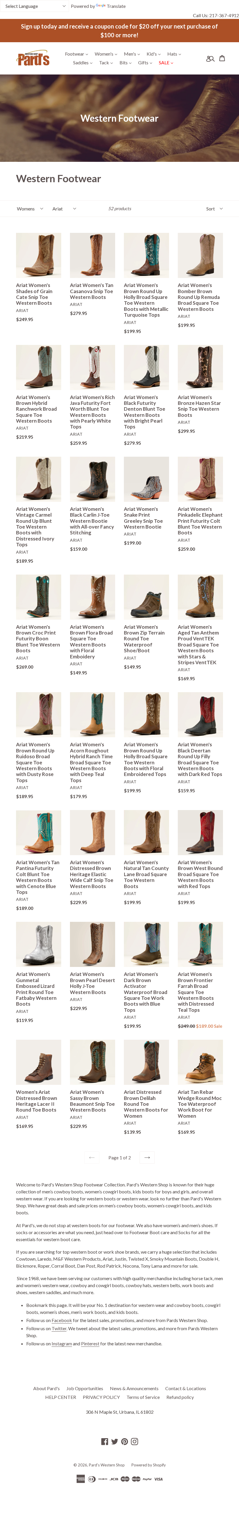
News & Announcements (134, 1388)
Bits (126, 62)
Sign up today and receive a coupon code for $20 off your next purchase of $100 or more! (119, 30)
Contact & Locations (185, 1388)
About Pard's (46, 1388)
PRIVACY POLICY (101, 1397)
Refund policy (180, 1397)
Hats (175, 53)
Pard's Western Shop (107, 1465)
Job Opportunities (84, 1388)
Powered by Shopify (148, 1465)
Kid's (155, 53)
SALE (167, 62)
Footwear (78, 53)
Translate (116, 6)
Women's (107, 53)
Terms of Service (143, 1397)
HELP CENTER (60, 1397)
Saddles (84, 62)
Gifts (146, 62)
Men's (133, 53)
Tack (107, 62)
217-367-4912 (224, 15)
